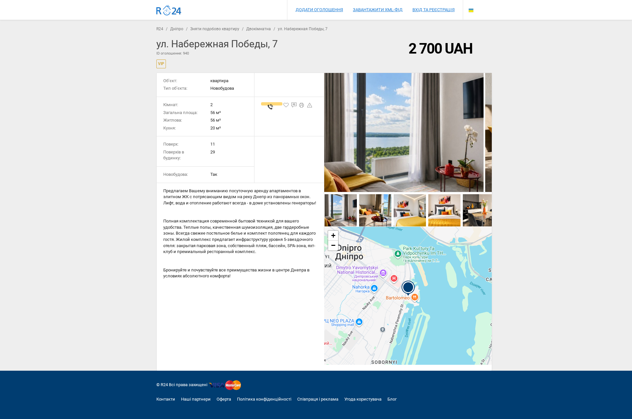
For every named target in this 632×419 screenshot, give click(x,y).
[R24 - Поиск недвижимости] (168, 10)
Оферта (224, 399)
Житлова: (172, 120)
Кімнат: (170, 104)
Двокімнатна (258, 29)
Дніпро (176, 29)
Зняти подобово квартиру (214, 29)
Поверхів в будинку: (173, 155)
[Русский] (471, 5)
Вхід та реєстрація (433, 9)
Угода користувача (363, 399)
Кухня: (169, 128)
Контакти (165, 399)
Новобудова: (175, 174)
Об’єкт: (170, 80)
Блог (392, 399)
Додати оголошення (319, 9)
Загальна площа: (180, 112)
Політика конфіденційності (264, 399)
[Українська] (471, 10)
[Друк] (301, 105)
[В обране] (286, 105)
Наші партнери (196, 399)
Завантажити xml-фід (378, 9)
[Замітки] (294, 105)
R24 (159, 29)
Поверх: (170, 144)
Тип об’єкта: (175, 88)
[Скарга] (309, 105)
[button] (408, 288)
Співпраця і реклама (317, 399)
